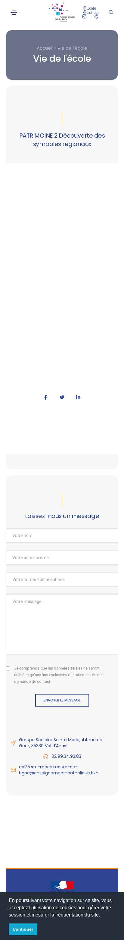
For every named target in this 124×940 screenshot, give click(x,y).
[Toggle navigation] (14, 13)
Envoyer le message (62, 700)
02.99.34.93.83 (66, 756)
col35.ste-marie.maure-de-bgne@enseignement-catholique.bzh (58, 770)
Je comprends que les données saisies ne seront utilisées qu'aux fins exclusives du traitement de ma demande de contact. (58, 675)
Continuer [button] (23, 929)
